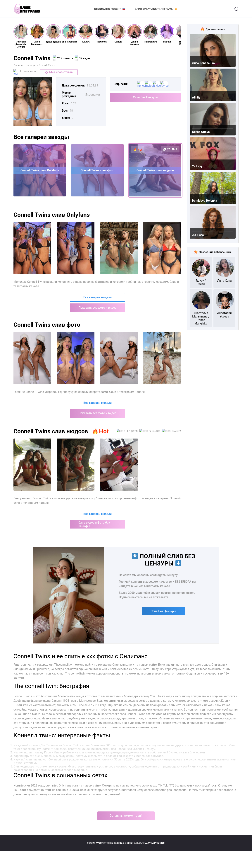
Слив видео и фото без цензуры (94, 524)
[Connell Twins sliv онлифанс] (119, 465)
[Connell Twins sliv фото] (76, 465)
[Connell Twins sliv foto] (32, 248)
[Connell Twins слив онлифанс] (32, 358)
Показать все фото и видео (97, 307)
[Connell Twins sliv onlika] (119, 248)
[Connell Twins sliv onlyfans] (76, 248)
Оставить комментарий (126, 815)
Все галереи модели (97, 297)
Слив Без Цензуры (145, 97)
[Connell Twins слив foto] (162, 358)
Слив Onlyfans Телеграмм (154, 8)
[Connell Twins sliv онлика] (162, 248)
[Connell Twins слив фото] (119, 358)
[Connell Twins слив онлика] (76, 358)
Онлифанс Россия (107, 8)
